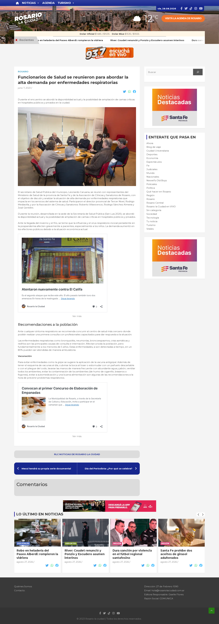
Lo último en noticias (39, 514)
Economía (152, 158)
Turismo (151, 225)
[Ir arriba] (212, 611)
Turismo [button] (64, 3)
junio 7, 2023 (24, 88)
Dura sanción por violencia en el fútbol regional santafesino (84, 554)
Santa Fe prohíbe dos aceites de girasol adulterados (128, 554)
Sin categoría (153, 210)
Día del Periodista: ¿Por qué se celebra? (108, 468)
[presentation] (198, 515)
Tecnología (152, 217)
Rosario (23, 71)
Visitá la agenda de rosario (183, 18)
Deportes (151, 154)
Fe (147, 165)
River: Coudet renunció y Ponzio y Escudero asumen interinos (37, 554)
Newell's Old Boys (156, 180)
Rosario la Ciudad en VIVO (161, 206)
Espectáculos (154, 161)
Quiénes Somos (23, 586)
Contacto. (19, 590)
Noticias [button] (29, 3)
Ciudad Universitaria (157, 150)
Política (150, 187)
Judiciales (151, 169)
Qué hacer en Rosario (158, 191)
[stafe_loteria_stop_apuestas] (109, 501)
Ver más (76, 316)
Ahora (149, 143)
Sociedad (151, 214)
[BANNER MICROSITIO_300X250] (174, 90)
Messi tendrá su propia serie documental (46, 468)
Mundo (150, 173)
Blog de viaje (153, 147)
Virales (150, 228)
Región (150, 195)
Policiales (151, 184)
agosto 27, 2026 (25, 562)
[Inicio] (17, 3)
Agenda (48, 3)
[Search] (198, 72)
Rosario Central (155, 202)
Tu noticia (151, 221)
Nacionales (152, 176)
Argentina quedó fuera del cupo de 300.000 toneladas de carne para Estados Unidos (180, 556)
